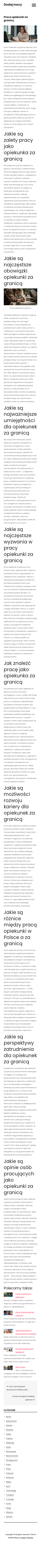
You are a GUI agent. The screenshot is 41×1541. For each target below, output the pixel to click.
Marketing (10, 1443)
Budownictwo (11, 1421)
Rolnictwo (10, 1477)
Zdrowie (9, 1516)
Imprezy (9, 1438)
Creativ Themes (26, 1538)
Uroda (8, 1503)
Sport (8, 1486)
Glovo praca (20, 1367)
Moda (8, 1447)
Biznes (8, 1417)
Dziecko (9, 1425)
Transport (10, 1495)
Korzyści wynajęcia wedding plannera (23, 1398)
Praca (8, 1464)
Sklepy (8, 1482)
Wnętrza (9, 1512)
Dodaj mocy (13, 5)
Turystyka (10, 1499)
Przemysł (9, 1473)
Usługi (8, 1508)
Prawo (8, 1469)
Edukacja (9, 1430)
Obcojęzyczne (12, 1460)
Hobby (8, 1434)
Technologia (11, 1490)
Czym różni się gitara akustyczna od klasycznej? (17, 1388)
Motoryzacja (11, 1451)
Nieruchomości (12, 1456)
